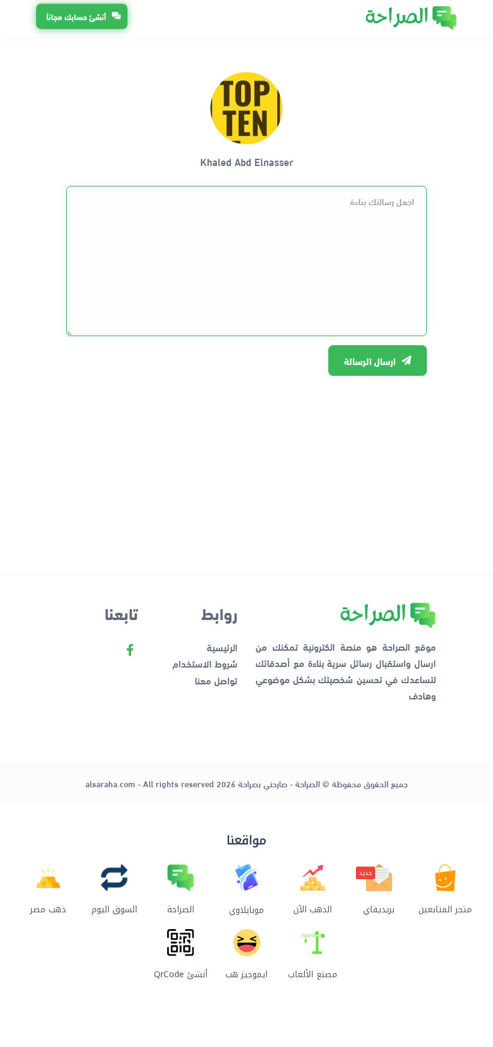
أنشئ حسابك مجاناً (76, 16)
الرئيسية (222, 647)
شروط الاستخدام (205, 663)
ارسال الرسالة (370, 360)
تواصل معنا (216, 680)
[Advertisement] (246, 469)
